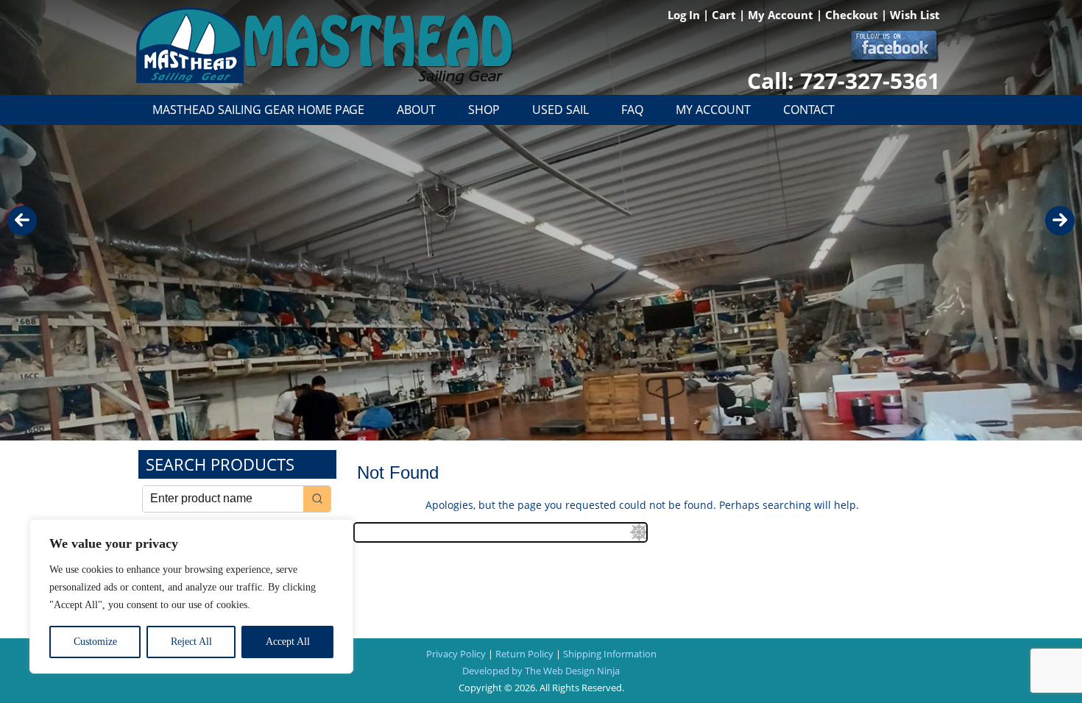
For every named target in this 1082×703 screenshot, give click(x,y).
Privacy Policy (456, 653)
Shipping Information (610, 653)
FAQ (632, 109)
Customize (95, 641)
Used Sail (560, 109)
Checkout (853, 14)
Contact (809, 109)
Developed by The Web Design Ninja (541, 670)
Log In (685, 14)
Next (1060, 220)
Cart (725, 14)
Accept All (288, 641)
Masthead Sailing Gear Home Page (258, 109)
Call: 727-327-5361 (843, 80)
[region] (191, 596)
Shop (484, 109)
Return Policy (524, 653)
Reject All (191, 641)
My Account (782, 14)
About (416, 109)
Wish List (915, 14)
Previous (22, 220)
